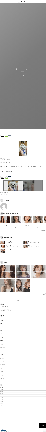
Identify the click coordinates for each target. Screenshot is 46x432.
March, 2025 (2, 341)
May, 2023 (1, 372)
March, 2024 (2, 358)
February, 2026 (2, 326)
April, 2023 (1, 374)
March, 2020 (2, 381)
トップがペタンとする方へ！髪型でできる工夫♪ (27, 227)
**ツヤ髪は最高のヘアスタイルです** (10, 242)
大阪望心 (1, 405)
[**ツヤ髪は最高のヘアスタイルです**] (5, 219)
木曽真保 (1, 397)
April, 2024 (1, 357)
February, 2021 (2, 378)
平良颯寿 (1, 399)
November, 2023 (2, 364)
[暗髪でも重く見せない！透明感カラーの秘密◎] (16, 219)
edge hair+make (5, 225)
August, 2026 (2, 317)
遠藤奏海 (1, 387)
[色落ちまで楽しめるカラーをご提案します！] (38, 219)
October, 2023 (2, 365)
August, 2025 (2, 334)
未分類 (1, 395)
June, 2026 (1, 320)
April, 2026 (1, 323)
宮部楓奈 (1, 403)
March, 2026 (2, 324)
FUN (16, 225)
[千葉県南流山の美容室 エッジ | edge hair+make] (23, 1)
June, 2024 (1, 354)
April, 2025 (1, 340)
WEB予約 (42, 425)
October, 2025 (2, 331)
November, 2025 (2, 330)
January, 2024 (2, 361)
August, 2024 (2, 351)
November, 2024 (2, 347)
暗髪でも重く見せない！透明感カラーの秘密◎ (16, 227)
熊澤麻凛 (1, 391)
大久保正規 (1, 407)
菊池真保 (1, 389)
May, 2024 (1, 355)
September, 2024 (2, 350)
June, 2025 (1, 337)
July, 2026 (1, 319)
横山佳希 (1, 393)
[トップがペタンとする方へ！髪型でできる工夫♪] (27, 219)
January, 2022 (2, 375)
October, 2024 (2, 348)
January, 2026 (2, 327)
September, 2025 (2, 333)
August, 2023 (2, 368)
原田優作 (8, 192)
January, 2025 (2, 344)
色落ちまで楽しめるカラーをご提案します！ (38, 227)
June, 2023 (1, 371)
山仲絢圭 (1, 401)
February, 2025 (2, 343)
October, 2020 (2, 379)
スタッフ (22, 71)
